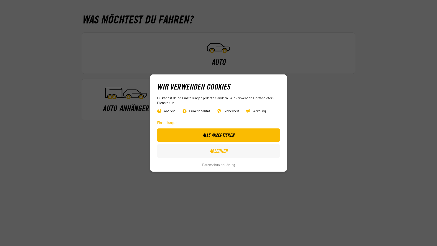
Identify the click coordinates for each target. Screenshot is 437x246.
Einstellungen (167, 122)
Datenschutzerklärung (218, 164)
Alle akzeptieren (218, 135)
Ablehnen (219, 151)
